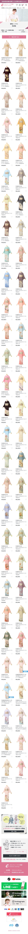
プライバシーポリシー (17, 870)
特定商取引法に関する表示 (18, 872)
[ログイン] (19, 5)
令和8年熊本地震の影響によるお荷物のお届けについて (14, 1)
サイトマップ (7, 872)
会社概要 (8, 870)
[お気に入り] (16, 5)
